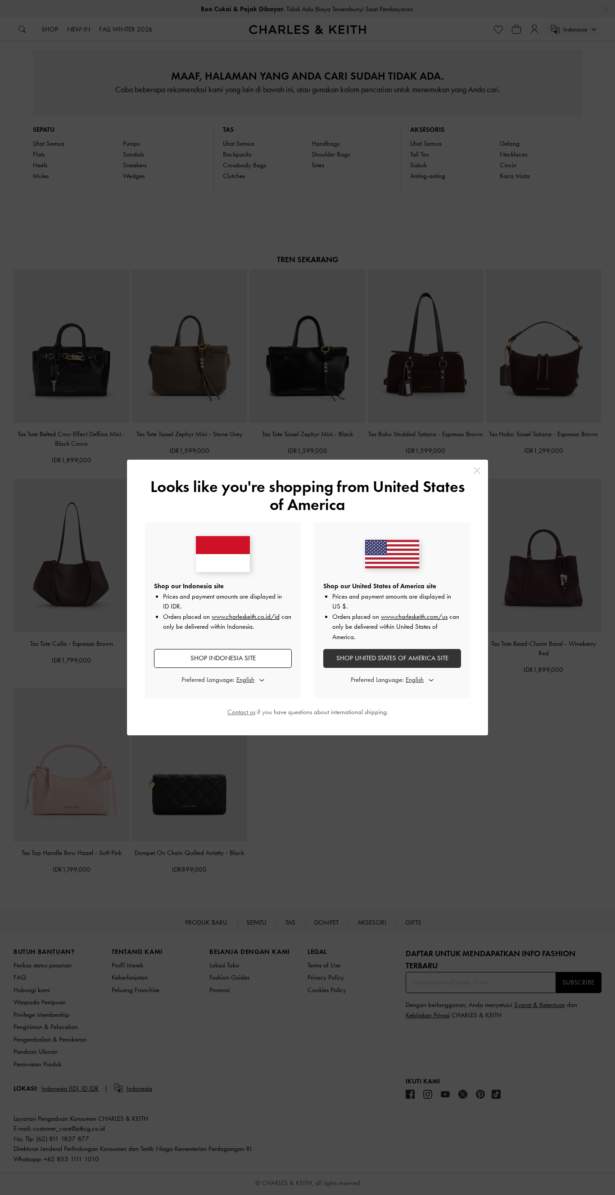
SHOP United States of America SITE (392, 658)
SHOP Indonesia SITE (223, 658)
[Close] (477, 470)
